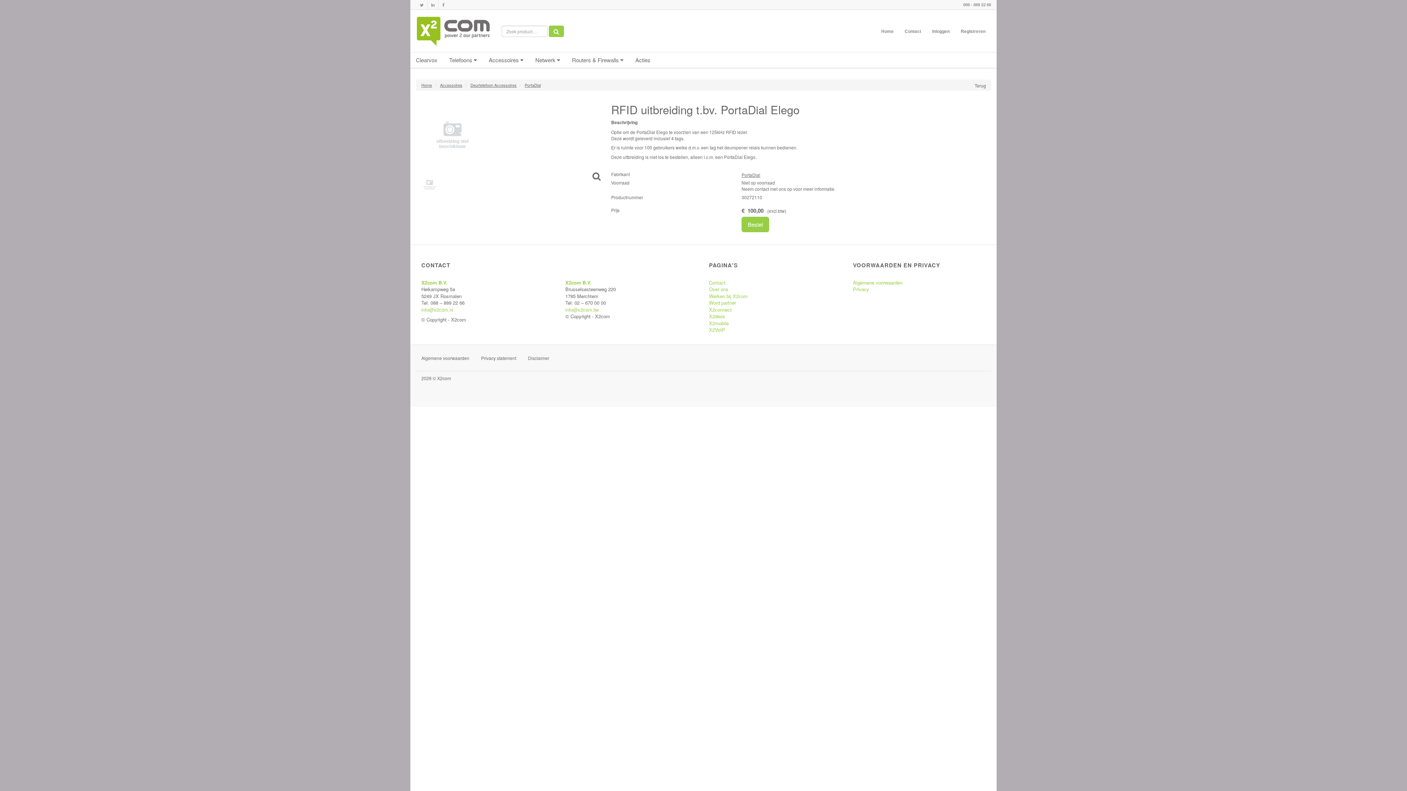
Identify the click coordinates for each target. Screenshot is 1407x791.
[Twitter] (422, 5)
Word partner (722, 302)
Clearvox (426, 60)
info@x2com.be (582, 309)
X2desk (717, 316)
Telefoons (461, 60)
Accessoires (504, 60)
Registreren (973, 31)
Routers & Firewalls (596, 60)
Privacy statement (498, 358)
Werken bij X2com (728, 296)
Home (887, 31)
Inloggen (941, 31)
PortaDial (751, 175)
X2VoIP (717, 329)
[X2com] (453, 31)
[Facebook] (443, 5)
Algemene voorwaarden (877, 282)
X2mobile (719, 323)
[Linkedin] (433, 5)
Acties (642, 60)
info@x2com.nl (437, 309)
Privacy (861, 289)
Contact (913, 31)
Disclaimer (538, 358)
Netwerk (546, 60)
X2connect (720, 309)
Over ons (718, 289)
